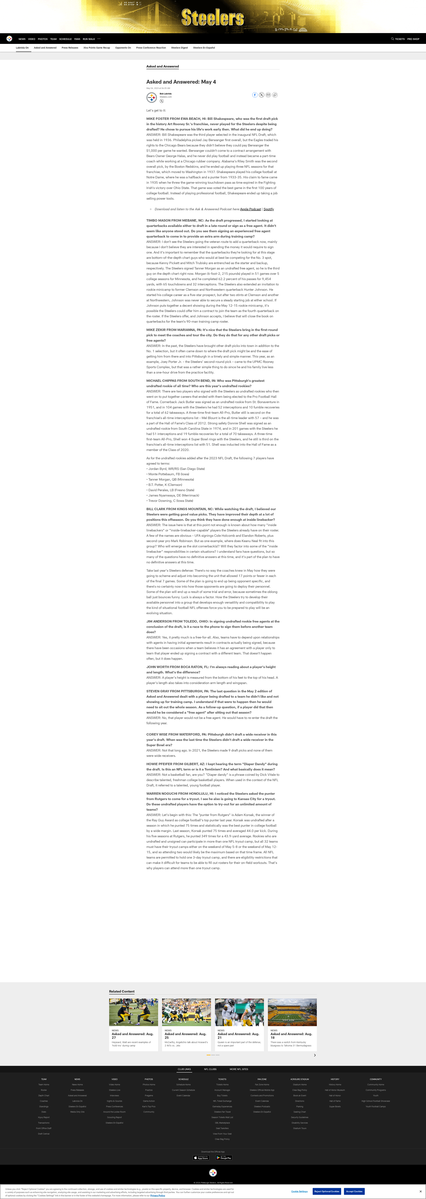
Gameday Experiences (222, 1106)
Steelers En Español (77, 1106)
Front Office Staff (43, 1128)
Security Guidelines (299, 1117)
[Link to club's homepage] (9, 39)
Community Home (375, 1084)
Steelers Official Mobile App (262, 1090)
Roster (44, 1090)
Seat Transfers (222, 1128)
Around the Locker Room (114, 1112)
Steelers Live (114, 1090)
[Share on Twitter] (261, 96)
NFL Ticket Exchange (222, 1101)
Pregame (149, 1095)
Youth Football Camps (376, 1106)
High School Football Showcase (376, 1101)
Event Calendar (183, 1095)
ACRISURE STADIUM (300, 1079)
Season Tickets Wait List (222, 1117)
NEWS (77, 1079)
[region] (213, 1191)
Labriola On (77, 1101)
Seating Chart (300, 1112)
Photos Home (149, 1084)
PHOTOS (149, 1079)
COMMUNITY (376, 1079)
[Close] (420, 1191)
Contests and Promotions (262, 1095)
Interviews (114, 1095)
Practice (148, 1090)
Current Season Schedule (183, 1090)
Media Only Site (77, 1112)
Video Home (114, 1084)
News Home (77, 1084)
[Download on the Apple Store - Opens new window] (201, 1158)
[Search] (392, 38)
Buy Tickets (222, 1095)
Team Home (43, 1084)
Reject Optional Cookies (327, 1191)
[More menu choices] (99, 38)
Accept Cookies (354, 1191)
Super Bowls (335, 1106)
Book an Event (299, 1095)
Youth (375, 1095)
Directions (299, 1101)
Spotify (269, 209)
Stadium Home (300, 1084)
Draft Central (43, 1134)
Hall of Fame (334, 1101)
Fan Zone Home (262, 1084)
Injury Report (44, 1117)
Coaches (44, 1101)
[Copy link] (275, 95)
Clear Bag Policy (222, 1139)
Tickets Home (222, 1084)
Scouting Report (114, 1117)
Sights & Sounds (114, 1101)
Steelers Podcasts (262, 1106)
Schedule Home (183, 1084)
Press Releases (77, 1090)
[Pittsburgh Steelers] (213, 1173)
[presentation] (315, 1055)
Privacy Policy (157, 1195)
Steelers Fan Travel (222, 1112)
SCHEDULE (184, 1079)
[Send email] (268, 96)
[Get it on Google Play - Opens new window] (224, 1159)
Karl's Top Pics (148, 1106)
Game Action (149, 1101)
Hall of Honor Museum (335, 1090)
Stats (43, 1112)
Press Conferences (114, 1106)
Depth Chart (43, 1095)
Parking (299, 1106)
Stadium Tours (299, 1128)
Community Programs (376, 1090)
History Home (335, 1084)
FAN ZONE (262, 1079)
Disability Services (300, 1123)
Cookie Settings (299, 1191)
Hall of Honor (335, 1095)
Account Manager (222, 1090)
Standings (43, 1106)
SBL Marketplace (222, 1123)
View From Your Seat (222, 1134)
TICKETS (222, 1079)
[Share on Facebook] (255, 96)
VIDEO (114, 1079)
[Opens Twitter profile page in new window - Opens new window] (162, 101)
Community (148, 1112)
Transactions (43, 1123)
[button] (208, 1055)
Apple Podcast (250, 209)
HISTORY (335, 1079)
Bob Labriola (166, 93)
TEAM (43, 1079)
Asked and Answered (77, 1095)
